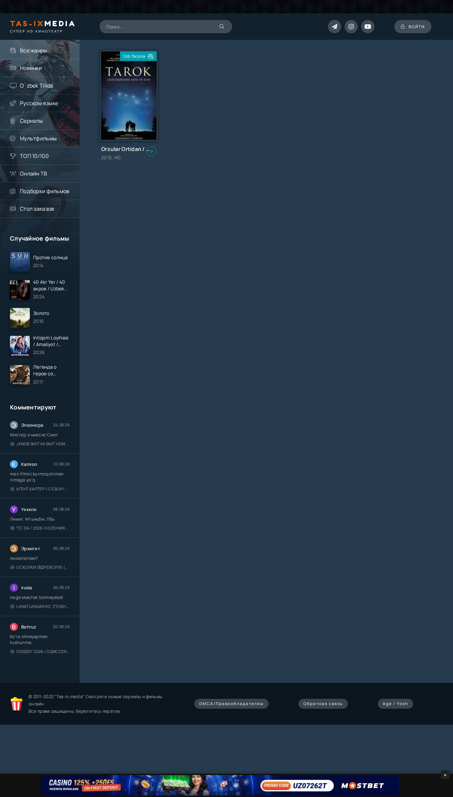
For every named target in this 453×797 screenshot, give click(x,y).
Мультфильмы (38, 138)
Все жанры (33, 50)
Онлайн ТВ (33, 173)
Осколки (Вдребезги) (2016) (43, 567)
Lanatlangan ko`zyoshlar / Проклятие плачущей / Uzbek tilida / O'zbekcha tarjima (43, 606)
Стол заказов (37, 208)
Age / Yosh (395, 703)
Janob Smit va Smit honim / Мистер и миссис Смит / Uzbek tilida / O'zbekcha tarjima (43, 444)
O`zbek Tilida (36, 85)
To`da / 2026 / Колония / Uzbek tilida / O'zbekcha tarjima (43, 528)
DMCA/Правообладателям (231, 703)
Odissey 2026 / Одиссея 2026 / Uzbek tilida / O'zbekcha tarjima (43, 651)
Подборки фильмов (44, 191)
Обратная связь (323, 703)
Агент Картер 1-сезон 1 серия (43, 489)
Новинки (31, 68)
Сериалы (31, 120)
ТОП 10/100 (34, 156)
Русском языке (39, 103)
